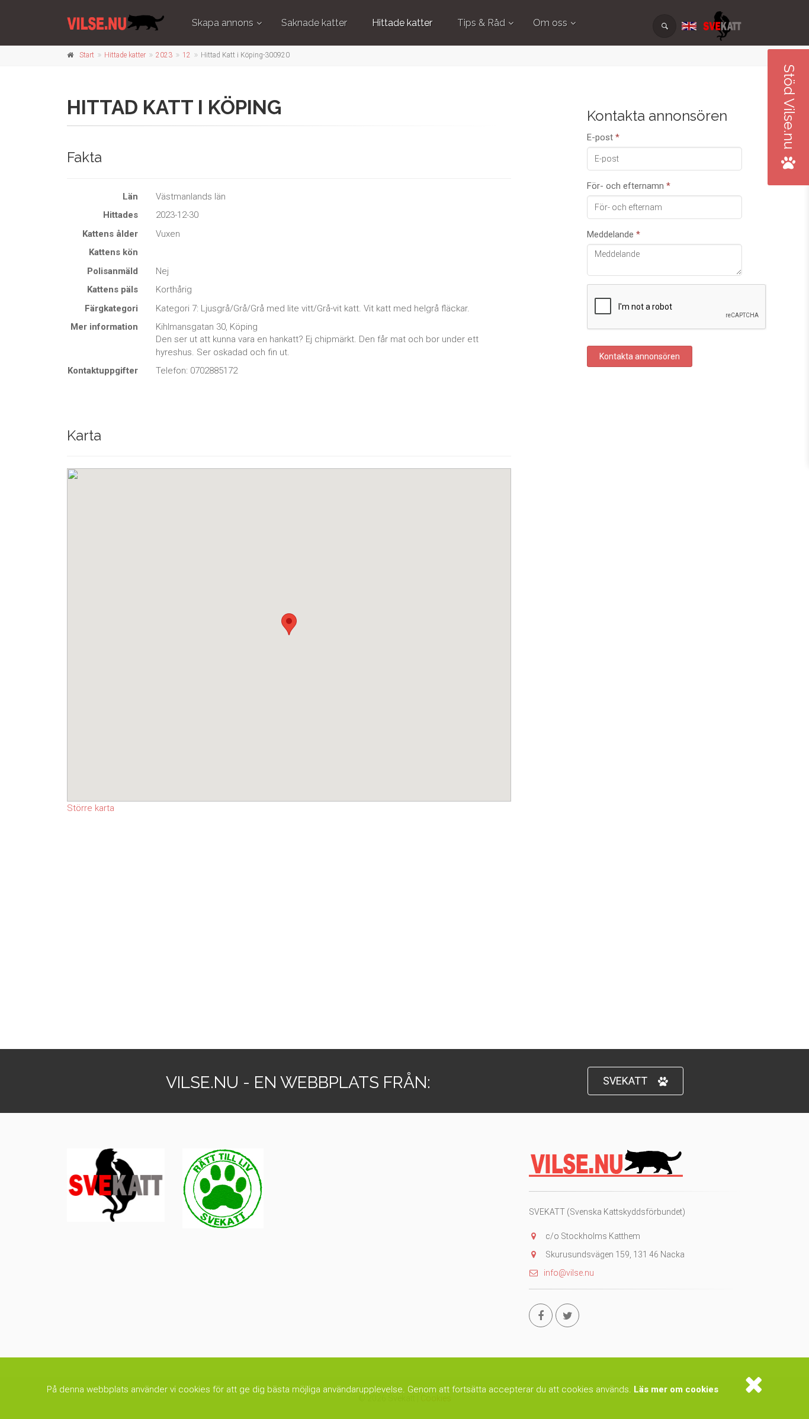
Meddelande (613, 234)
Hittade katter (402, 22)
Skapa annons (222, 22)
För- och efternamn (628, 185)
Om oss (550, 22)
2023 (164, 55)
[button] (289, 624)
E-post (603, 136)
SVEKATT (625, 1080)
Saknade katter (314, 22)
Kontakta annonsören (639, 356)
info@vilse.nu (569, 1273)
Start (86, 55)
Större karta (90, 808)
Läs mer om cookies (676, 1389)
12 (186, 55)
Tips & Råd (481, 22)
